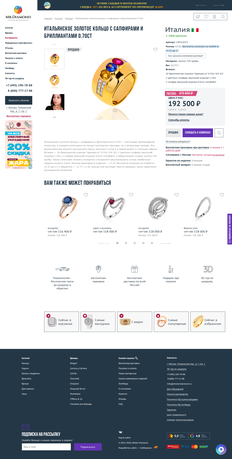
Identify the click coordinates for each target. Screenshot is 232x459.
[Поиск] (223, 16)
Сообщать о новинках (197, 132)
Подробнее (66, 222)
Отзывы (9, 48)
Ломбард (9, 68)
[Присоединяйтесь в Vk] (120, 432)
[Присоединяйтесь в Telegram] (126, 432)
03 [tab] (135, 243)
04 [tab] (143, 243)
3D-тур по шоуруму (14, 78)
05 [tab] (152, 243)
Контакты (10, 73)
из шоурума (218, 155)
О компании (11, 63)
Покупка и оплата (14, 58)
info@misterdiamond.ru (179, 384)
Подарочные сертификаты (18, 43)
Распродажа (11, 38)
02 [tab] (126, 243)
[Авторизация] (214, 16)
